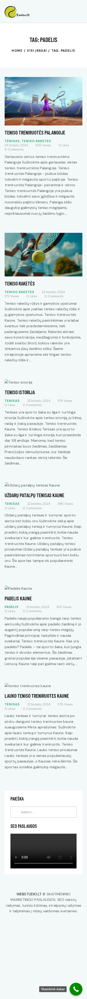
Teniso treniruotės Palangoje (35, 132)
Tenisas (12, 141)
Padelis (12, 607)
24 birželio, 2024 (16, 145)
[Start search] (79, 12)
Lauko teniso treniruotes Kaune (37, 696)
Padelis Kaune (18, 598)
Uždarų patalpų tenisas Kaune (34, 495)
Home (17, 51)
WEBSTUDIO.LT (29, 894)
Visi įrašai (37, 51)
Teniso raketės (20, 283)
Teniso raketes (36, 141)
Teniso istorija (20, 392)
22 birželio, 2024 (53, 292)
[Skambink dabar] (76, 989)
